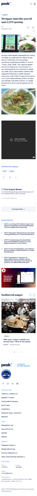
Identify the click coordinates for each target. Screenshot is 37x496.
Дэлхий (4, 433)
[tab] (14, 352)
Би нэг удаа (5, 405)
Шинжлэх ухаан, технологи (11, 413)
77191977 (4, 467)
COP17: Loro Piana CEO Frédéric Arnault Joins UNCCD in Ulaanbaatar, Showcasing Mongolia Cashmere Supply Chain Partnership (19, 225)
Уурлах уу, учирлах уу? (9, 394)
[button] (31, 4)
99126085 (19, 467)
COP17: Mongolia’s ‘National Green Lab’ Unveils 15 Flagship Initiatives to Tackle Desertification (19, 233)
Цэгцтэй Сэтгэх (7, 429)
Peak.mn (5, 344)
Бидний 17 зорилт (7, 397)
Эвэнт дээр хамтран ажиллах (12, 457)
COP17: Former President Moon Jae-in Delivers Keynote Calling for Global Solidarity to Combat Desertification (19, 250)
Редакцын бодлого (8, 445)
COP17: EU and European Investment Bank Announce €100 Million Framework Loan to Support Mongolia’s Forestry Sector (17, 241)
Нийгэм (6, 336)
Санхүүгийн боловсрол (9, 401)
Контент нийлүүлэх (8, 453)
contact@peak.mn (7, 473)
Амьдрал (5, 14)
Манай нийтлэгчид (8, 449)
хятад (11, 171)
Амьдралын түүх (7, 425)
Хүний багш (5, 409)
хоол (4, 171)
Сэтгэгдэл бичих (17, 209)
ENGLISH (4, 417)
